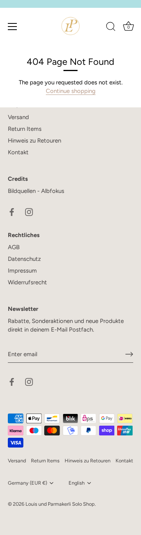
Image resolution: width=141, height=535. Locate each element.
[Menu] (12, 26)
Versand (18, 117)
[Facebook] (12, 211)
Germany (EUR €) (27, 483)
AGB (14, 247)
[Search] (110, 27)
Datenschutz (24, 258)
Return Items (25, 128)
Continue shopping (71, 91)
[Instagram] (29, 211)
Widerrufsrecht (27, 282)
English (77, 483)
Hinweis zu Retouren (34, 140)
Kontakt (18, 152)
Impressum (22, 270)
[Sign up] (129, 354)
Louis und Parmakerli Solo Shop (60, 504)
